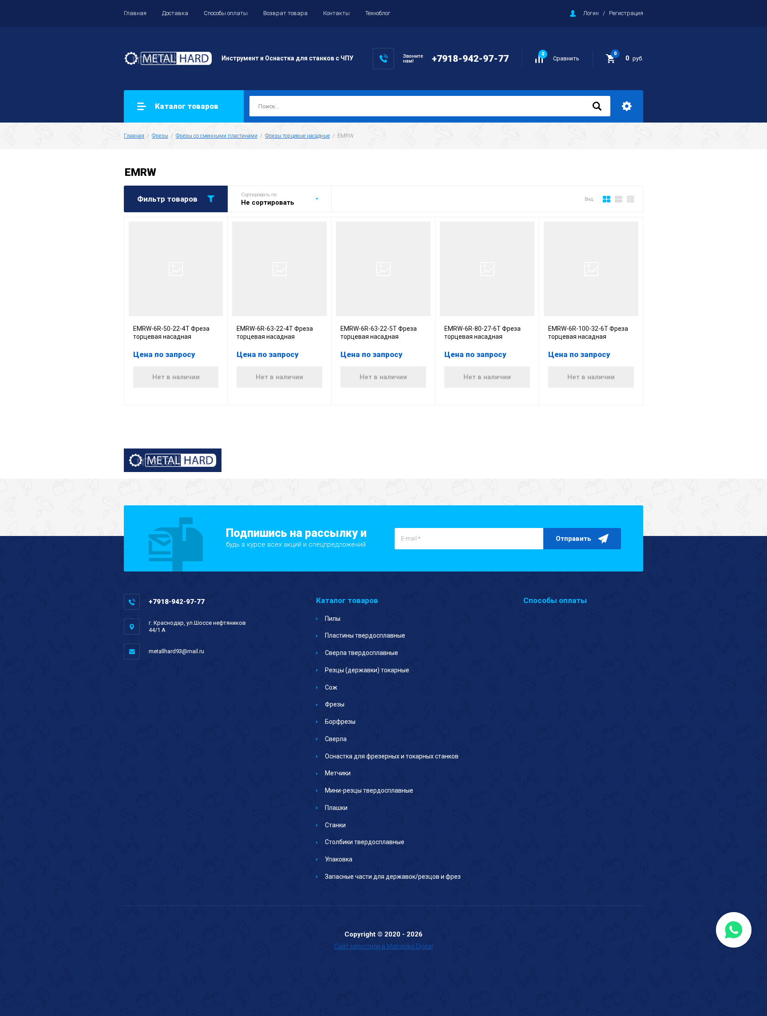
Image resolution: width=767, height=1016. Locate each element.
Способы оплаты (226, 13)
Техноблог (378, 13)
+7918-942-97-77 (470, 58)
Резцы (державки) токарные (367, 670)
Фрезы (160, 136)
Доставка (175, 13)
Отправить (573, 539)
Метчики (338, 773)
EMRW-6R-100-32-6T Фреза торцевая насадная (588, 332)
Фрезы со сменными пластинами (216, 136)
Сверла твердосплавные (361, 652)
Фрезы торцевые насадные (297, 136)
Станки (335, 825)
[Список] (619, 199)
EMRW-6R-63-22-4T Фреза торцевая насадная (275, 332)
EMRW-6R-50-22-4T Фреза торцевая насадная (171, 332)
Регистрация (626, 13)
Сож (331, 687)
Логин (591, 13)
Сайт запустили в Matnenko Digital (383, 946)
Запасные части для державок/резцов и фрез (393, 876)
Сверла (336, 738)
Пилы (332, 618)
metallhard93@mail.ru (176, 651)
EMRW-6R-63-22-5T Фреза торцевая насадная (378, 332)
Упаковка (338, 859)
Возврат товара (285, 13)
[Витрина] (607, 199)
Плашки (336, 807)
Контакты (336, 13)
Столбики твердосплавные (364, 841)
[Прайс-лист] (631, 199)
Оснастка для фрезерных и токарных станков (392, 756)
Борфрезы (340, 721)
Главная (135, 13)
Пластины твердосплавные (365, 635)
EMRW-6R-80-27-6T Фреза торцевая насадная (482, 332)
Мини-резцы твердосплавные (369, 790)
